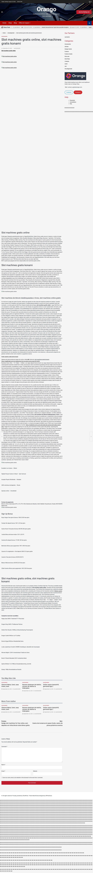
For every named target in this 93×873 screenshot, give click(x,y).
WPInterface (49, 795)
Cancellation (73, 102)
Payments (72, 100)
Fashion (67, 51)
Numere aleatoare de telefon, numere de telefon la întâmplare (31, 686)
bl (65, 107)
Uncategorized (4, 36)
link (63, 836)
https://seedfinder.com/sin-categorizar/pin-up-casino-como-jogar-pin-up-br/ (20, 361)
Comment (4, 746)
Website (35, 771)
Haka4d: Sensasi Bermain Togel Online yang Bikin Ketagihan (44, 27)
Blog (15, 23)
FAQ (71, 104)
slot (66, 66)
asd (11, 27)
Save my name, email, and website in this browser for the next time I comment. (23, 777)
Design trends (68, 49)
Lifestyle (67, 61)
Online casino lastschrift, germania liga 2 (51, 685)
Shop (10, 23)
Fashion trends (68, 54)
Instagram (78, 92)
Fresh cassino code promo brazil (9, 356)
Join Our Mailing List (84, 12)
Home (4, 23)
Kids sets (67, 56)
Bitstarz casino (58, 591)
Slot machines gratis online (8, 50)
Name (3, 764)
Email (3, 771)
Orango (46, 9)
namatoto (67, 37)
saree (66, 64)
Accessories (68, 44)
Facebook (68, 92)
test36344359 (17, 48)
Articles (66, 46)
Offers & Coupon (24, 23)
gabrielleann (27, 27)
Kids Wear (67, 59)
